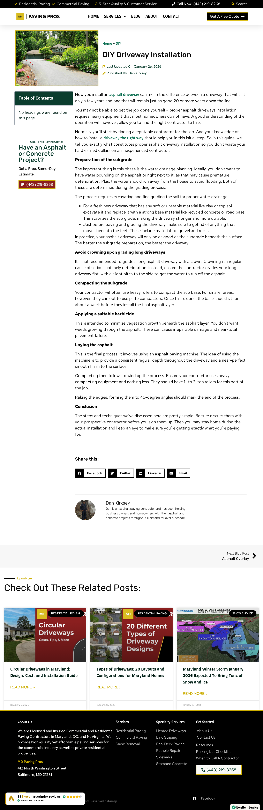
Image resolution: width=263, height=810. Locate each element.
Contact (171, 16)
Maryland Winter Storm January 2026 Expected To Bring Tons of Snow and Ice (213, 676)
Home (93, 16)
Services (112, 16)
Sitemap (111, 801)
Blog (136, 16)
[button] (90, 473)
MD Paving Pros (30, 762)
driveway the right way (123, 138)
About (151, 16)
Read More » (22, 687)
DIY (118, 43)
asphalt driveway (124, 95)
